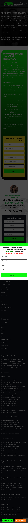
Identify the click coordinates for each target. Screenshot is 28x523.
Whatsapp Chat (8, 520)
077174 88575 (21, 520)
